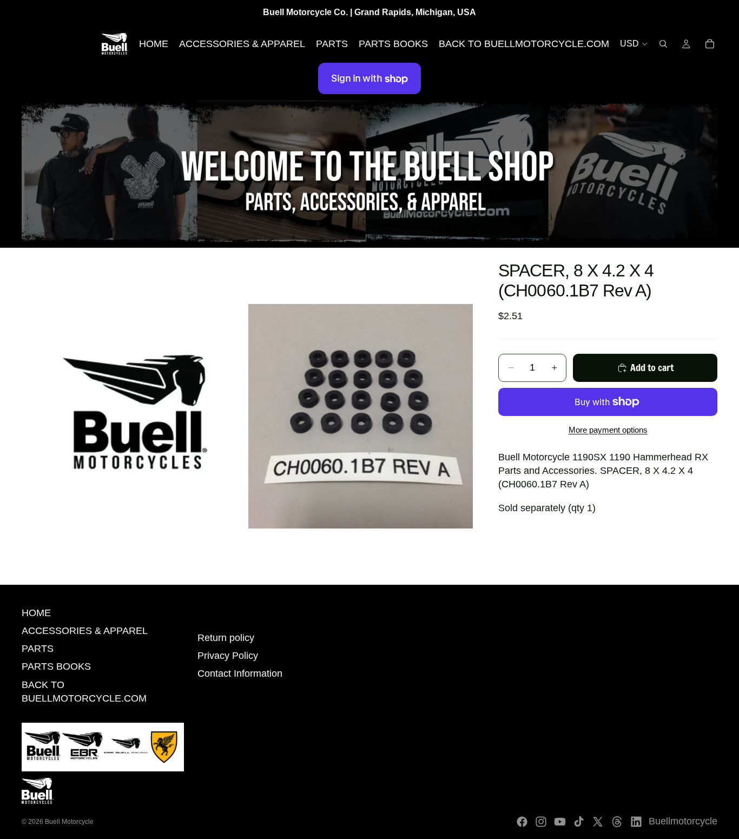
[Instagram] (541, 821)
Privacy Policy (227, 655)
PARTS (38, 648)
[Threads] (617, 821)
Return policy (225, 637)
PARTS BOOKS (56, 666)
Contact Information (239, 673)
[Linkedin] (636, 821)
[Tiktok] (578, 821)
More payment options (608, 429)
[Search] (663, 44)
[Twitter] (597, 821)
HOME (36, 612)
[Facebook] (522, 821)
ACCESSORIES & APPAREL (85, 630)
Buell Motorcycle (69, 821)
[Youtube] (559, 821)
